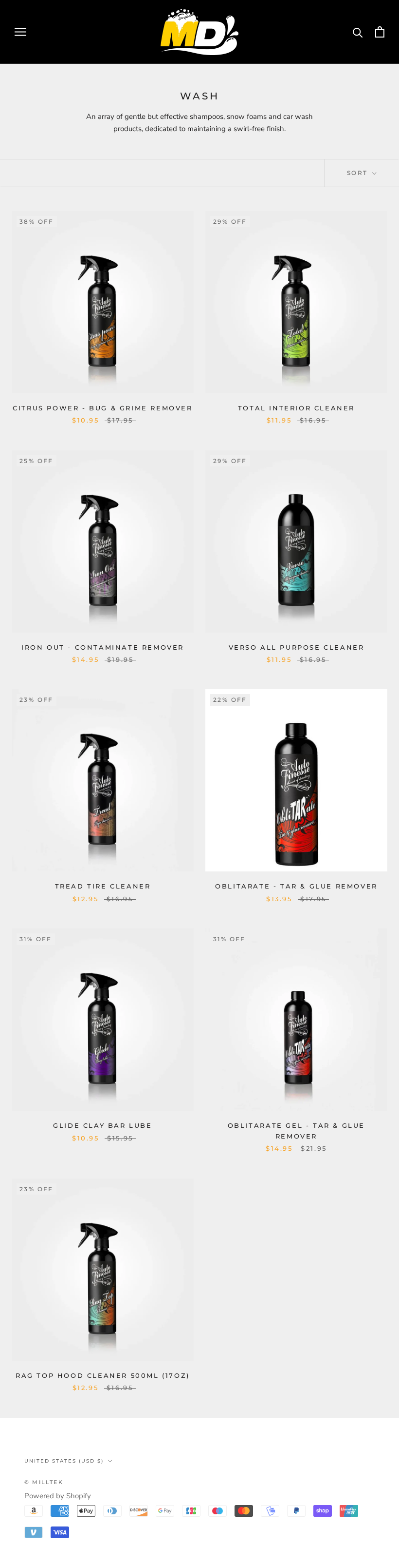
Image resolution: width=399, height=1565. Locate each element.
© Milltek (43, 1482)
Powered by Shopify (57, 1496)
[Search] (358, 32)
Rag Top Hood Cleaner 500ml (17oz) (103, 1375)
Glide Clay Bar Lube (102, 1125)
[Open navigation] (20, 32)
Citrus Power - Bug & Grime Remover (102, 408)
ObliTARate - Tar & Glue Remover (296, 886)
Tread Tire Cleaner (103, 886)
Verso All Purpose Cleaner (296, 647)
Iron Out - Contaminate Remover (102, 647)
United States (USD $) (64, 1461)
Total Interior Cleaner (296, 408)
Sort (358, 172)
